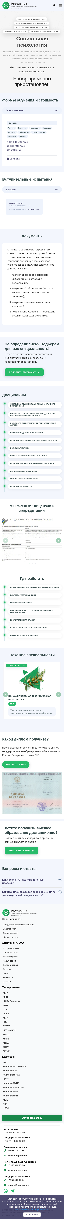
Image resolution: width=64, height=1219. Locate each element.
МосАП (6, 1043)
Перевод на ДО (11, 952)
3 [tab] (35, 563)
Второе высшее (11, 948)
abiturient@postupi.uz (19, 1155)
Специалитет (10, 933)
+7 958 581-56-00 (16, 1165)
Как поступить (11, 956)
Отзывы (7, 969)
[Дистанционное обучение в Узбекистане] (20, 5)
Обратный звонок (20, 850)
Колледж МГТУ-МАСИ (14, 1066)
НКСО (6, 1108)
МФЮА (6, 1034)
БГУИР (6, 1051)
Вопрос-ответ (10, 965)
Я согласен (32, 1214)
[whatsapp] (6, 1191)
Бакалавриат (10, 929)
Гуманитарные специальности (31, 19)
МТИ (5, 1005)
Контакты (8, 977)
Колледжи (8, 1056)
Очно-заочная (15, 110)
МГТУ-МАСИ (9, 1030)
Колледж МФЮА (11, 1075)
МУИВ (6, 1039)
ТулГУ (6, 1013)
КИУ (5, 1022)
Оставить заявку (32, 1117)
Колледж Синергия (13, 1087)
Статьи (7, 981)
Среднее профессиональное (18, 924)
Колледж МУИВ (11, 1083)
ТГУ (5, 1009)
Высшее (11, 189)
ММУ (5, 993)
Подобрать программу (22, 372)
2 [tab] (32, 563)
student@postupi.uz (18, 1185)
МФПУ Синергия (11, 1001)
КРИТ (6, 1079)
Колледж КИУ (10, 1070)
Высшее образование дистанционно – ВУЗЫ (36, 51)
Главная (7, 51)
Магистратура (10, 937)
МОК (5, 1100)
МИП (5, 997)
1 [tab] (29, 563)
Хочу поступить (16, 764)
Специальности (12, 919)
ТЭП (5, 1104)
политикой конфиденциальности (31, 1209)
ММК (5, 1062)
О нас (6, 973)
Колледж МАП (10, 1096)
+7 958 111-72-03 (15, 1150)
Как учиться (9, 961)
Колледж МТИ (10, 1091)
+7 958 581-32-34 (16, 1179)
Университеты (11, 987)
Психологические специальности (31, 23)
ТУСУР (6, 1026)
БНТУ (6, 1047)
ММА (5, 1018)
